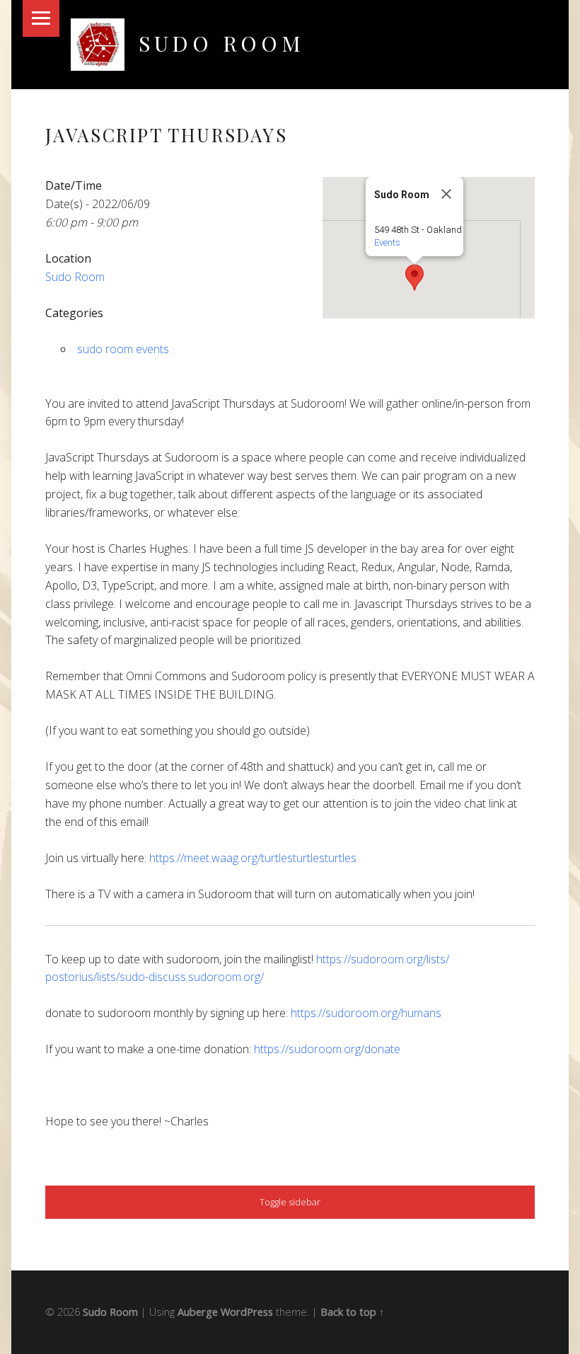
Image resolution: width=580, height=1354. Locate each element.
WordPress (247, 1312)
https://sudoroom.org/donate (327, 1049)
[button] (414, 277)
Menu (41, 18)
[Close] (446, 194)
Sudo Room (222, 42)
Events (387, 242)
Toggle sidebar (290, 1201)
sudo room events (123, 349)
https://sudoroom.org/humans (366, 1013)
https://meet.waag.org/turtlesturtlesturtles (252, 858)
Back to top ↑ (352, 1312)
